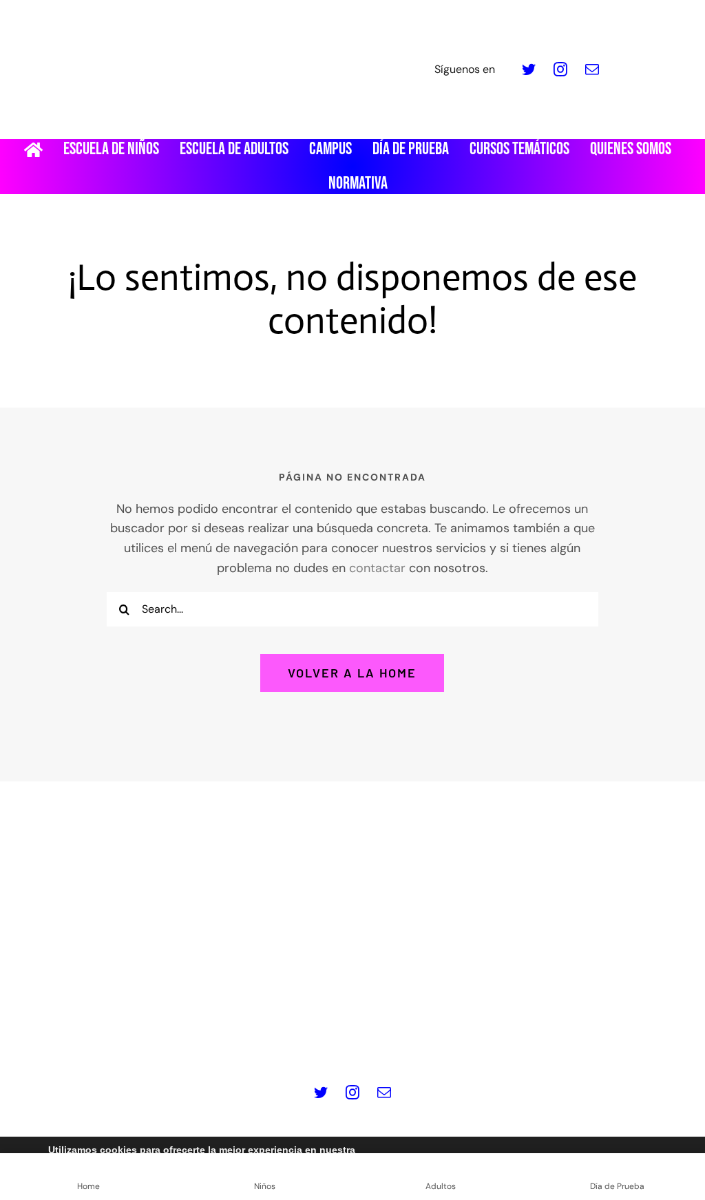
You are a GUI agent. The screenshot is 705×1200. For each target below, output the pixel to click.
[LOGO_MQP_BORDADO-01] (352, 16)
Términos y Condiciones (480, 1036)
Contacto (584, 1036)
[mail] (592, 69)
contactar (377, 568)
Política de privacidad (225, 1036)
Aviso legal (125, 1036)
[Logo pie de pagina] (352, 849)
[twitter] (528, 69)
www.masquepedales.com (273, 992)
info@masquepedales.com (430, 992)
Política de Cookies (349, 1036)
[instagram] (560, 69)
